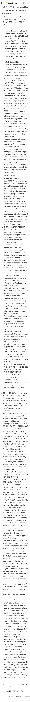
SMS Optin (8, 691)
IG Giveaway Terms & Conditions (15, 693)
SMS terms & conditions (18, 691)
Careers (12, 686)
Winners (18, 686)
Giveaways (6, 684)
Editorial (24, 684)
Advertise (18, 684)
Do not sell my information (19, 690)
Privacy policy (7, 690)
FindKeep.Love (18, 696)
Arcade (12, 684)
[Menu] (1, 3)
